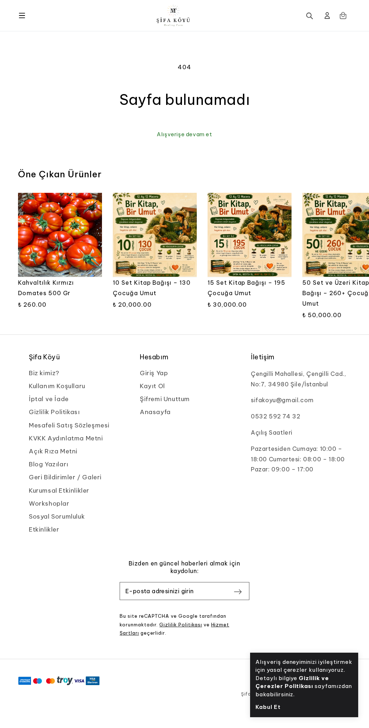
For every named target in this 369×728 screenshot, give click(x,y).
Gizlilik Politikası (180, 624)
